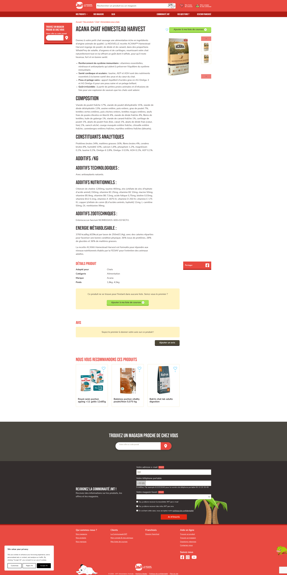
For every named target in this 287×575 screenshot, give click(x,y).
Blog (113, 14)
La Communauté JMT (119, 534)
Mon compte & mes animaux (122, 538)
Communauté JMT (163, 14)
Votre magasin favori (146, 492)
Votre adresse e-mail (147, 467)
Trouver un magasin (188, 538)
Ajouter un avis (167, 343)
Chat (97, 22)
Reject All (29, 565)
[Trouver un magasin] (66, 37)
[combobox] (136, 6)
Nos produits (81, 14)
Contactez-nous (186, 545)
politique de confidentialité (183, 511)
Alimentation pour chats (110, 22)
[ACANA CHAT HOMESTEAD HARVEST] (178, 57)
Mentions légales (141, 574)
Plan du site (174, 574)
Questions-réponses (188, 542)
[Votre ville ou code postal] (58, 37)
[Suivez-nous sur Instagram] (188, 557)
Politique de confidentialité (158, 574)
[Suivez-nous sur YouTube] (194, 557)
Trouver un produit (187, 534)
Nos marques (81, 542)
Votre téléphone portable (149, 478)
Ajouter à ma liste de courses (189, 29)
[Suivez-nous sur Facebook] (182, 557)
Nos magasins (98, 14)
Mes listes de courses (119, 542)
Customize (14, 565)
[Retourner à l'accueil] (84, 8)
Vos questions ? (183, 14)
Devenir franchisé (204, 14)
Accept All (43, 565)
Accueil (79, 22)
